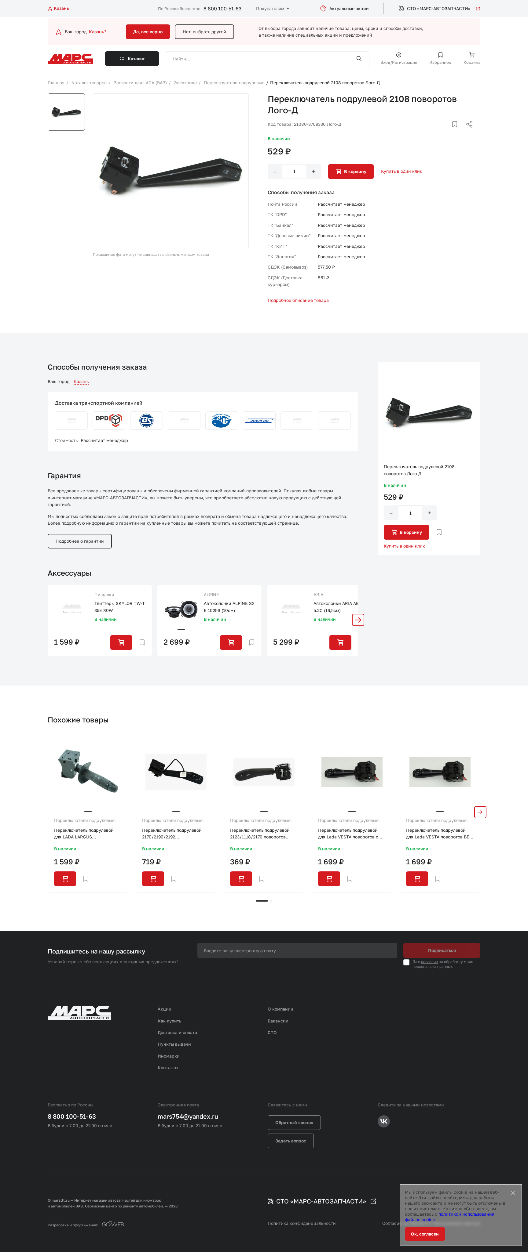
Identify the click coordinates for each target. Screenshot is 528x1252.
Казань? (97, 31)
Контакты (168, 1067)
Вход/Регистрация (398, 62)
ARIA (318, 594)
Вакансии (278, 1020)
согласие (429, 961)
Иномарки (169, 1055)
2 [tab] (271, 901)
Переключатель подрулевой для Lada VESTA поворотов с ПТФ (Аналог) (348, 834)
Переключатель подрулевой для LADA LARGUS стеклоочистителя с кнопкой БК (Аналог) (85, 834)
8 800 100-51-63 (222, 8)
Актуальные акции (349, 8)
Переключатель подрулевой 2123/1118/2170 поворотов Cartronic (260, 834)
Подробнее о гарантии (80, 541)
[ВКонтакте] (447, 131)
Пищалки (104, 594)
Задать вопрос (290, 1140)
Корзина (472, 62)
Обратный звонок (294, 1122)
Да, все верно (148, 31)
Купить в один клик (401, 171)
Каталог (136, 58)
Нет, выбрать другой (204, 31)
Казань (81, 381)
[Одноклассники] (457, 131)
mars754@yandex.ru (188, 1116)
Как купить (170, 1020)
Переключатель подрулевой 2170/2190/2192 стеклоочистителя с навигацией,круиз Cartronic (172, 834)
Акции (164, 1008)
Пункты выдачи (174, 1044)
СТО (272, 1032)
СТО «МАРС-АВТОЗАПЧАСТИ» (439, 8)
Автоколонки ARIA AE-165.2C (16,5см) (339, 607)
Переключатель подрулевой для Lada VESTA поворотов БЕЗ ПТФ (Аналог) (439, 834)
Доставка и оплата (177, 1032)
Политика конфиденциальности (302, 1223)
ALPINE (211, 594)
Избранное (440, 62)
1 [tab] (262, 901)
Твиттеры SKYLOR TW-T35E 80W (119, 607)
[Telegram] (438, 131)
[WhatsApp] (467, 131)
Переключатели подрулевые (84, 820)
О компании (280, 1008)
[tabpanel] (88, 812)
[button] (358, 620)
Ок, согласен (425, 1233)
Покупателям (270, 8)
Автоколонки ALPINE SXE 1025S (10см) (229, 607)
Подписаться (442, 950)
